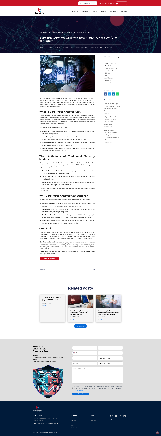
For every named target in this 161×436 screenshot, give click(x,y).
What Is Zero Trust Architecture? (110, 65)
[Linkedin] (124, 416)
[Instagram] (120, 416)
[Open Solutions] (89, 11)
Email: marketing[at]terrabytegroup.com (45, 423)
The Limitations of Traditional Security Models (111, 71)
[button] (118, 57)
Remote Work (94, 47)
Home (42, 32)
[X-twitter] (111, 419)
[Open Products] (107, 11)
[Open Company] (117, 11)
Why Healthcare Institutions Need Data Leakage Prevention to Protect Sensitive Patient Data (112, 135)
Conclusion (109, 83)
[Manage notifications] (157, 432)
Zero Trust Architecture (106, 47)
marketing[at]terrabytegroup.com (44, 361)
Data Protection (69, 47)
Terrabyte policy (79, 390)
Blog (46, 32)
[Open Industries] (79, 11)
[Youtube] (116, 416)
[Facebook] (111, 416)
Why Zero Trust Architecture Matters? (110, 78)
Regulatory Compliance (82, 47)
